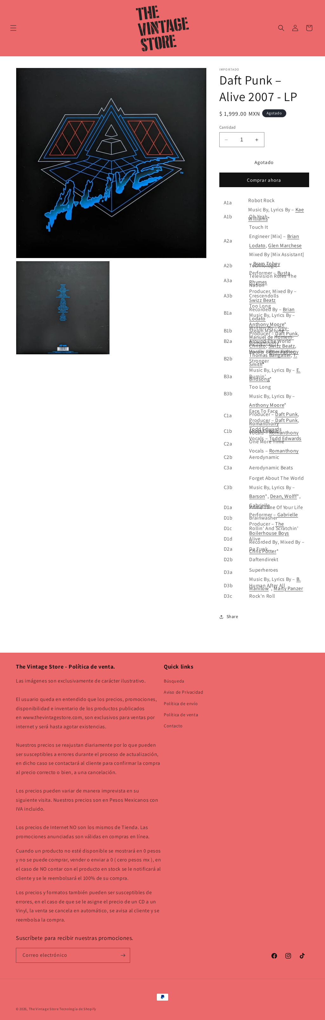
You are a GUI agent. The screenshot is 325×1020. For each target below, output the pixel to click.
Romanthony (284, 432)
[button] (13, 28)
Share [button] (232, 616)
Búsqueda (174, 681)
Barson (257, 496)
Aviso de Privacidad (183, 692)
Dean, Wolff (283, 496)
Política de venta (181, 714)
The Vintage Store (44, 1009)
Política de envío (181, 703)
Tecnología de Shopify (77, 1009)
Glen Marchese (285, 245)
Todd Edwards (285, 438)
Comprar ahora (264, 180)
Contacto (173, 726)
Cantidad (227, 127)
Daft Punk (286, 333)
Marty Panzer (288, 588)
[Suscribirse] (123, 955)
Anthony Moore (266, 324)
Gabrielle (287, 514)
